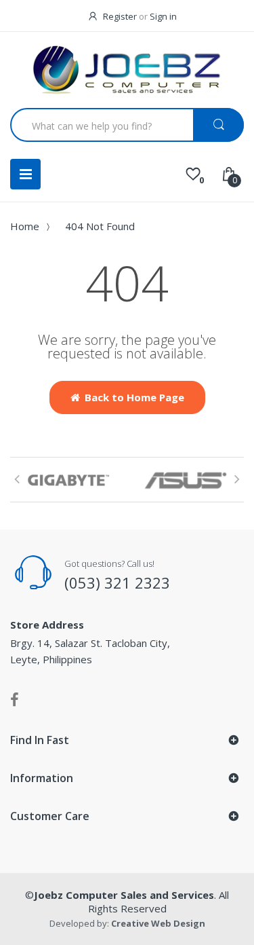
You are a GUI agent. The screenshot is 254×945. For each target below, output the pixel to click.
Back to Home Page (134, 397)
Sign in (163, 16)
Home (24, 226)
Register (120, 16)
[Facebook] (14, 699)
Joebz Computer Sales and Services (124, 895)
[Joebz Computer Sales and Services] (127, 71)
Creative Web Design (158, 923)
